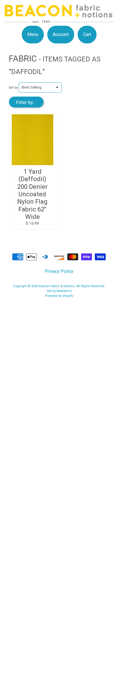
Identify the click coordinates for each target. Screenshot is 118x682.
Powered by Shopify (59, 296)
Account (61, 34)
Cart (87, 34)
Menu (32, 34)
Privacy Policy (59, 271)
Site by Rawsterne (59, 291)
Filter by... (26, 102)
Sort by (13, 87)
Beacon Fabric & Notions (56, 286)
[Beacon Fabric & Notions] (59, 19)
